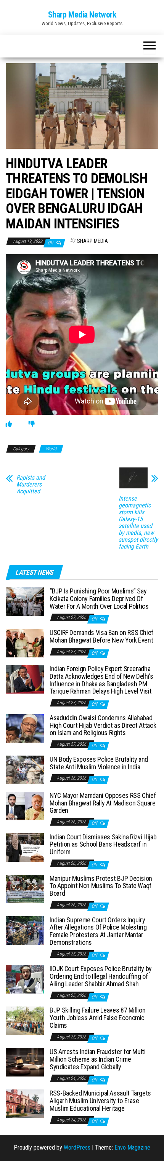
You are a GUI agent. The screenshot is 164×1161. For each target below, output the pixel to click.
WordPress (77, 1147)
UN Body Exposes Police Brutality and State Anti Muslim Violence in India (99, 763)
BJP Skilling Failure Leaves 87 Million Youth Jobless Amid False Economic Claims (97, 1017)
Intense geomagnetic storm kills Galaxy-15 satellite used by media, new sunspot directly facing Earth (138, 522)
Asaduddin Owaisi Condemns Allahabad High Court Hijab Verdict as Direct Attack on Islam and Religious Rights (103, 725)
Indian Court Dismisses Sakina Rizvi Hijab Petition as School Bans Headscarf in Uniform (103, 844)
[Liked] (9, 423)
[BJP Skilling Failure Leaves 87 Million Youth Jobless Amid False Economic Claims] (25, 1020)
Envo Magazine (132, 1147)
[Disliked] (32, 423)
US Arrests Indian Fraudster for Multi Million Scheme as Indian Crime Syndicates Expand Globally (98, 1059)
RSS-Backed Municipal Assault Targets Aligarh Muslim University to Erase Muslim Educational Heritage (100, 1100)
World (51, 448)
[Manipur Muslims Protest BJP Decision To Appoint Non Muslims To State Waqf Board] (25, 888)
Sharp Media (92, 241)
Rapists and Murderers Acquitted (30, 484)
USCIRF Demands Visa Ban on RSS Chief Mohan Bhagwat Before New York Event (101, 636)
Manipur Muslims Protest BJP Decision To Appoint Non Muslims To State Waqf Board (101, 886)
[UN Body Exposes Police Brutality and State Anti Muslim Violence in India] (25, 769)
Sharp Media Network (82, 14)
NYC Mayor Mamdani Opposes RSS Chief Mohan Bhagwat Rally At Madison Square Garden (103, 803)
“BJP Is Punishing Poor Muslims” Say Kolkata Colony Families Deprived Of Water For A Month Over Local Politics (99, 598)
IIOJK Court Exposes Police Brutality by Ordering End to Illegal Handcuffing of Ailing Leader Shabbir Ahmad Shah (101, 976)
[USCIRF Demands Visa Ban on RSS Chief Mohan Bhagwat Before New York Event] (25, 642)
